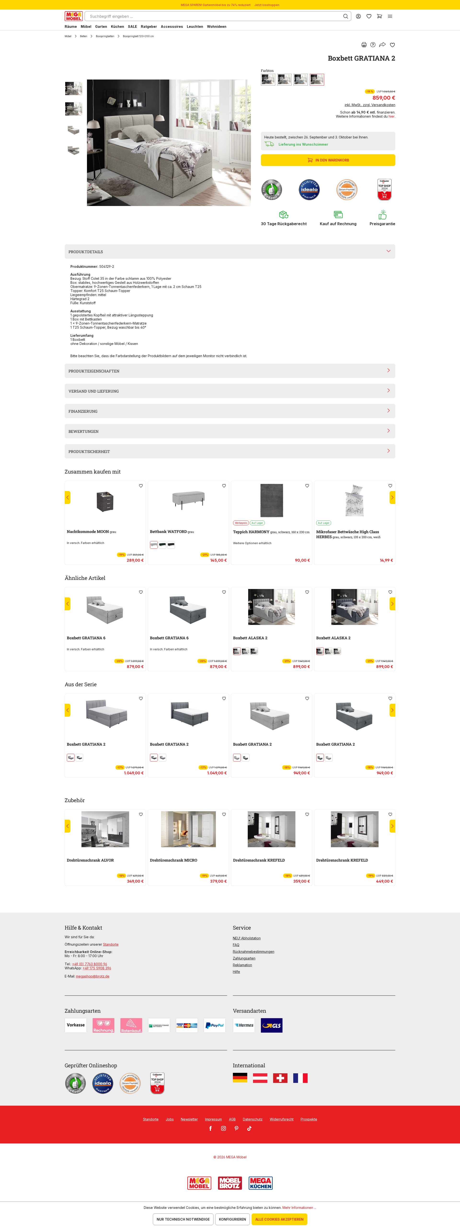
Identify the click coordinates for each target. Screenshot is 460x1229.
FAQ (236, 945)
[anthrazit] (268, 80)
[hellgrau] (154, 545)
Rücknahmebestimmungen (253, 951)
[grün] (162, 545)
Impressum (213, 1119)
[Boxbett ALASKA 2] (271, 607)
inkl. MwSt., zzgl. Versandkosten (370, 105)
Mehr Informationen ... (299, 1208)
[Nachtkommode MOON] (105, 501)
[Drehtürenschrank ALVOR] (105, 829)
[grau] (284, 80)
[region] (160, 143)
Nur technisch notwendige (183, 1219)
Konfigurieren (232, 1219)
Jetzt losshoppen (266, 5)
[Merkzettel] (369, 16)
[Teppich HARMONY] (271, 501)
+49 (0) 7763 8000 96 (89, 964)
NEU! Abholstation (247, 938)
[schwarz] (171, 545)
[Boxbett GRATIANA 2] (169, 143)
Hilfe (236, 972)
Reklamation (242, 965)
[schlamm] (317, 80)
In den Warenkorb (332, 160)
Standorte (111, 944)
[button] (284, 218)
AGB (232, 1119)
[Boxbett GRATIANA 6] (105, 607)
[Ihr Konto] (358, 16)
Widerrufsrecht (281, 1119)
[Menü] (390, 16)
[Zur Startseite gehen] (74, 16)
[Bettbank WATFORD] (188, 501)
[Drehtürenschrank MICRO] (188, 829)
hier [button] (392, 116)
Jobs (170, 1119)
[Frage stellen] (372, 45)
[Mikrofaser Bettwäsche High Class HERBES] (354, 501)
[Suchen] (346, 16)
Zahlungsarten (244, 958)
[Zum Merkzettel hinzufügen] (392, 45)
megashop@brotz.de (92, 976)
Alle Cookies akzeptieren (279, 1219)
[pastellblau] (300, 80)
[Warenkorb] (379, 16)
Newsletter (189, 1119)
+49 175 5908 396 (97, 968)
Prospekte (309, 1119)
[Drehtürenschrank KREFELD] (271, 829)
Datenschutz (253, 1119)
